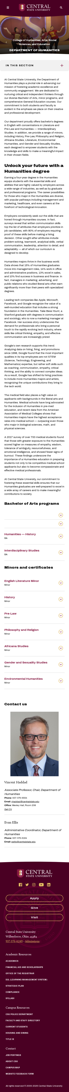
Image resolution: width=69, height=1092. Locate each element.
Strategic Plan (15, 986)
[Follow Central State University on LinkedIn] (48, 884)
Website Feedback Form (20, 1074)
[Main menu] (8, 7)
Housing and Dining (17, 1033)
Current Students (17, 1027)
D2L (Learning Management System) (26, 980)
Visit (34, 917)
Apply (34, 898)
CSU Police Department (19, 1014)
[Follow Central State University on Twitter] (27, 884)
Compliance (13, 992)
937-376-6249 (14, 941)
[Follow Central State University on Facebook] (20, 884)
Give (34, 907)
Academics (12, 961)
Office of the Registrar (20, 973)
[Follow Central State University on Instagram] (34, 884)
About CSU (12, 1061)
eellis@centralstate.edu (23, 842)
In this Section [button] (20, 65)
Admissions (32, 941)
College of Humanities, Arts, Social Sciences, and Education (34, 42)
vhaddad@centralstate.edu (25, 801)
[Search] (61, 7)
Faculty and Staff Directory (23, 1020)
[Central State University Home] (34, 7)
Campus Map (13, 1067)
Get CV (8, 809)
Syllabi (10, 998)
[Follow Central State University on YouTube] (41, 884)
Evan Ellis (11, 822)
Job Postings (13, 1055)
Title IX (10, 1039)
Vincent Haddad (15, 782)
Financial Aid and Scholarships (24, 967)
